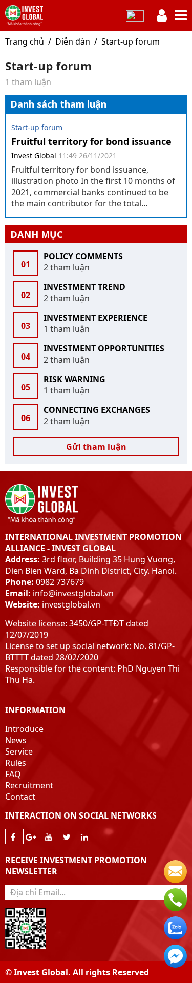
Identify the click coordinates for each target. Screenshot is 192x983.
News (16, 740)
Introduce (24, 729)
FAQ (13, 774)
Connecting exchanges (97, 409)
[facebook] (12, 836)
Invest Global (33, 155)
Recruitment (29, 785)
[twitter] (66, 836)
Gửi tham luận (96, 446)
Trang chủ (24, 41)
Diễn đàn (72, 41)
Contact (20, 796)
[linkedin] (84, 836)
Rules (15, 762)
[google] (30, 836)
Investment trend (84, 286)
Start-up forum (130, 41)
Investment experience (95, 317)
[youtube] (48, 836)
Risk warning (74, 379)
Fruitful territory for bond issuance (91, 141)
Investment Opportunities (104, 348)
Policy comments (83, 256)
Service (19, 751)
